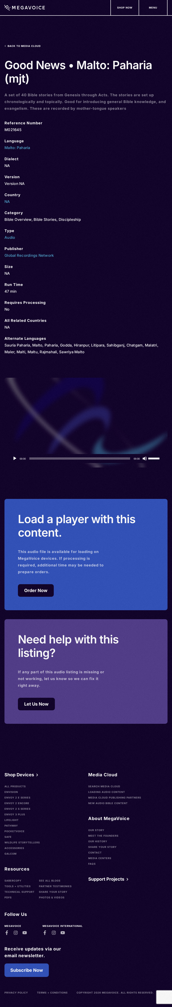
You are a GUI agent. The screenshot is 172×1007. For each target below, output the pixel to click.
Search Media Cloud (104, 786)
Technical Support (19, 891)
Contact (95, 852)
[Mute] (144, 458)
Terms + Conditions (52, 992)
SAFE (8, 836)
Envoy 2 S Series (17, 808)
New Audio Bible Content (108, 803)
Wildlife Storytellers (22, 842)
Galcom (10, 853)
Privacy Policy (16, 992)
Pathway (11, 825)
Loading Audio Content (106, 792)
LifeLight (11, 820)
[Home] (24, 7)
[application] (86, 458)
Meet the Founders (103, 835)
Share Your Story (53, 891)
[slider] (154, 458)
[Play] (15, 458)
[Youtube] (24, 932)
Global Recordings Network (29, 255)
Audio (9, 237)
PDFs (8, 897)
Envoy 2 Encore (16, 803)
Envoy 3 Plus (14, 814)
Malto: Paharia (17, 147)
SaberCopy (13, 880)
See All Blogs (49, 880)
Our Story (96, 830)
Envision (11, 792)
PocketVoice (14, 831)
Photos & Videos (51, 897)
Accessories (14, 848)
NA (7, 201)
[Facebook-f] (6, 932)
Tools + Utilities (17, 886)
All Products (15, 786)
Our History (97, 841)
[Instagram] (15, 932)
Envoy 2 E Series (17, 797)
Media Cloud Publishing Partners (114, 797)
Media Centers (99, 858)
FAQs (92, 863)
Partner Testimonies (55, 886)
